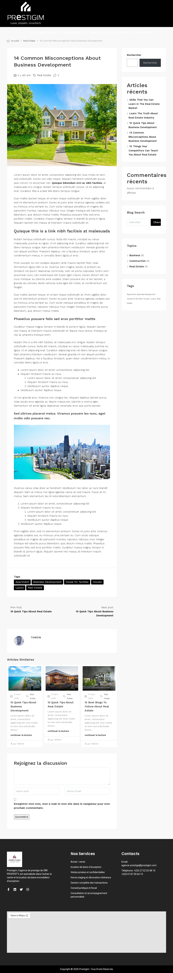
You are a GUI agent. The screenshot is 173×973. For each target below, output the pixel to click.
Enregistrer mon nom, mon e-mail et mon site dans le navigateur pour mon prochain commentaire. (62, 805)
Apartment (22, 581)
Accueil (15, 40)
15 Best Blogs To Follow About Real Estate (97, 706)
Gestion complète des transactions (89, 882)
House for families (77, 581)
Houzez (97, 581)
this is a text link (42, 191)
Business (134, 255)
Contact (144, 33)
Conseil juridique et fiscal (84, 888)
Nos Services (43, 33)
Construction (137, 260)
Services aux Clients (110, 33)
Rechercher (134, 55)
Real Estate (29, 40)
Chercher (157, 222)
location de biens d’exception (86, 867)
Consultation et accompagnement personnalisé (89, 895)
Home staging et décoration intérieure (91, 877)
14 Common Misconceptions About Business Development (143, 136)
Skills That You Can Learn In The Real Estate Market (144, 104)
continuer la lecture (21, 735)
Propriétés (72, 33)
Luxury (20, 587)
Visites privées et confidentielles (88, 872)
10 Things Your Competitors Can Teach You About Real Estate (143, 150)
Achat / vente (78, 861)
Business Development (47, 581)
